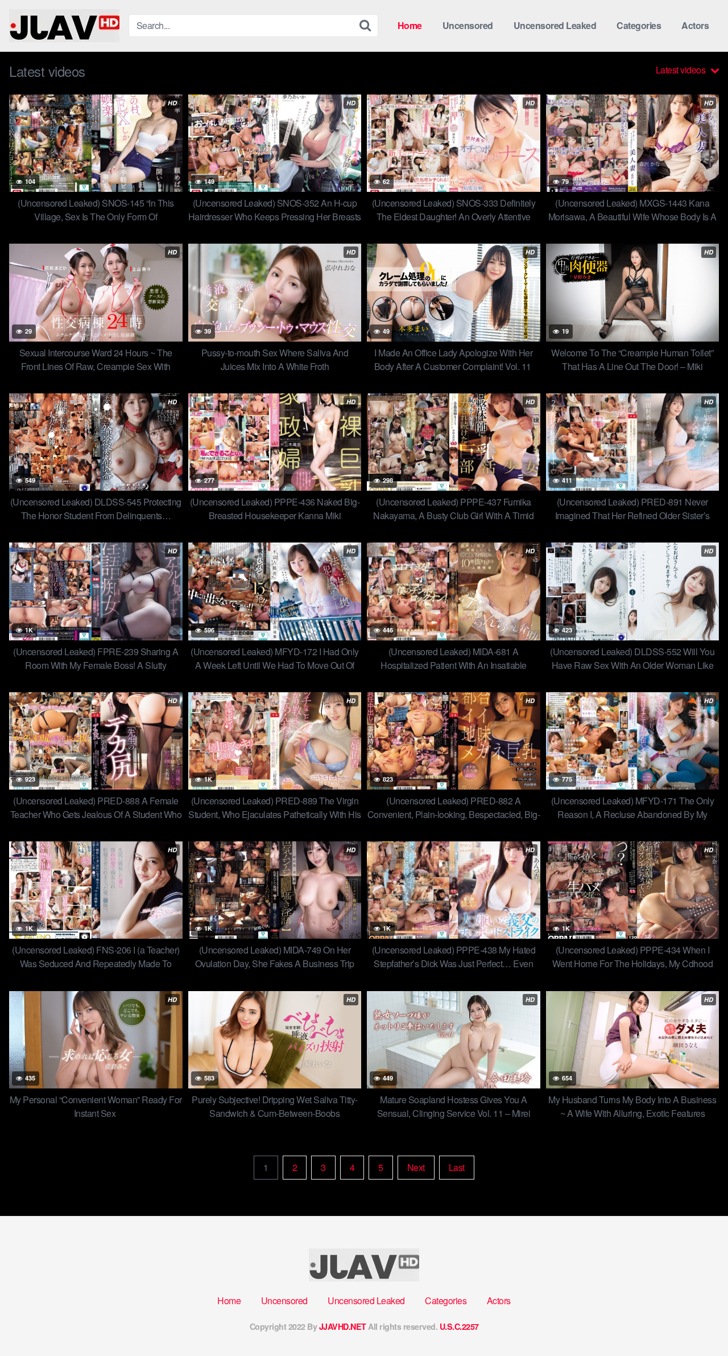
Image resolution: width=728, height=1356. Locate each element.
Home (410, 25)
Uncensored (467, 25)
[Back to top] (697, 1319)
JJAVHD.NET (342, 1326)
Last (457, 1167)
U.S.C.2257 (459, 1326)
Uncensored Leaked (555, 25)
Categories (639, 25)
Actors (695, 25)
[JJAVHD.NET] (64, 25)
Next (416, 1167)
